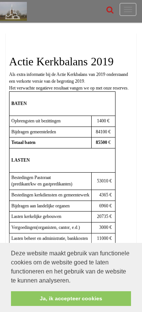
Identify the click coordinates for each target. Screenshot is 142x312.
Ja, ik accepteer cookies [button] (71, 298)
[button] (73, 281)
